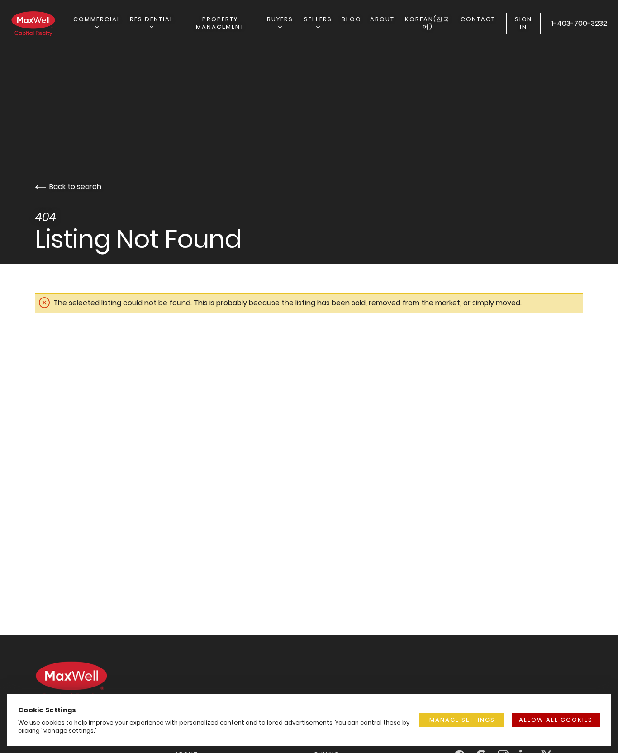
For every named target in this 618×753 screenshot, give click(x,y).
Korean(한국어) (427, 23)
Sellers (318, 19)
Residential (152, 19)
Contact (478, 19)
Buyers (280, 19)
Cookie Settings (47, 710)
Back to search (75, 186)
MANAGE (462, 719)
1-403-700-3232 (579, 23)
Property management (220, 23)
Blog (351, 19)
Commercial (97, 19)
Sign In (523, 23)
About (382, 19)
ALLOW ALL (556, 719)
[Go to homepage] (42, 23)
